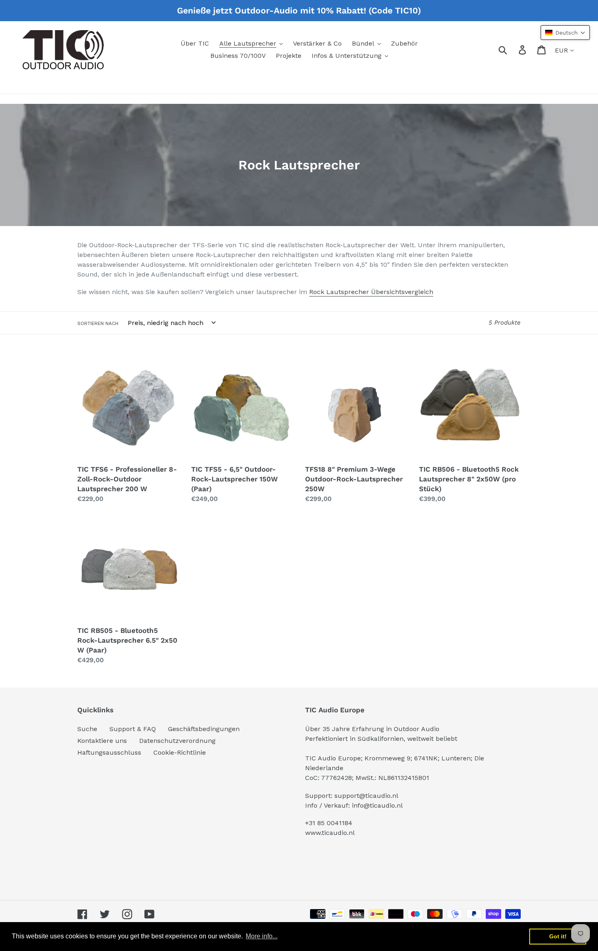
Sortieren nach (97, 323)
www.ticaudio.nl (330, 833)
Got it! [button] (558, 936)
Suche (87, 729)
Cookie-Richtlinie (179, 752)
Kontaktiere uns (102, 741)
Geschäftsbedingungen (204, 729)
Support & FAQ (132, 729)
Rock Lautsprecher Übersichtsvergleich (371, 292)
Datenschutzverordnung (177, 741)
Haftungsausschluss (109, 752)
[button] (565, 33)
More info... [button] (261, 936)
